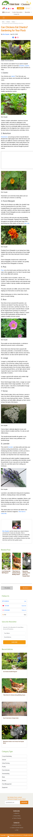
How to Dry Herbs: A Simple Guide (11, 718)
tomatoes (21, 65)
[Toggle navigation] (3, 17)
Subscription (24, 802)
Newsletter (27, 12)
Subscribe (20, 8)
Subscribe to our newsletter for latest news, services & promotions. (13, 628)
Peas (2, 270)
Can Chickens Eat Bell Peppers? (10, 671)
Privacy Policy (17, 816)
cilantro (13, 76)
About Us (17, 813)
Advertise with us (17, 825)
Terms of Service (17, 818)
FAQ (17, 830)
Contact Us (16, 14)
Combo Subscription (17, 12)
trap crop (26, 223)
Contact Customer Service (17, 827)
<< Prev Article (7, 588)
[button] (29, 561)
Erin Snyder (6, 34)
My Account (7, 12)
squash (27, 65)
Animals (8, 21)
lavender (10, 447)
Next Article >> (26, 588)
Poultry (13, 21)
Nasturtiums (4, 137)
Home (3, 21)
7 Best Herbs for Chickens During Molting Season (14, 695)
